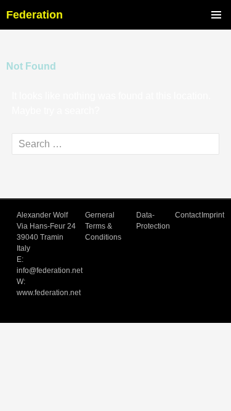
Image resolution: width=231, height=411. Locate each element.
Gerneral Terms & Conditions (103, 226)
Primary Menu (216, 15)
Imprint (212, 215)
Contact (188, 215)
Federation (34, 15)
